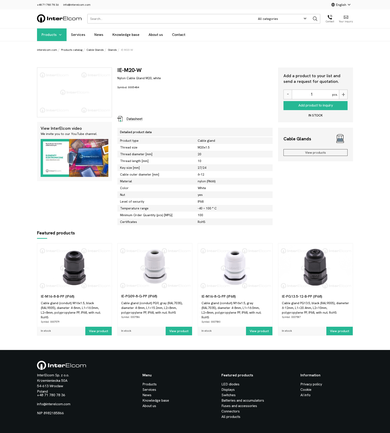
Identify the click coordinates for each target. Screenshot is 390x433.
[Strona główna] (59, 21)
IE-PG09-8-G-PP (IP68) (139, 296)
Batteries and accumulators (242, 400)
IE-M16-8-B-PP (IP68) (57, 296)
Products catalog (71, 50)
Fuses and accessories (239, 405)
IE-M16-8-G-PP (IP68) (219, 296)
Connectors (230, 411)
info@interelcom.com (77, 4)
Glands (112, 50)
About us (156, 34)
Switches (228, 395)
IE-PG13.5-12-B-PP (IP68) (302, 296)
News (98, 34)
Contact (178, 34)
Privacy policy (311, 384)
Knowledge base (125, 34)
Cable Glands (95, 50)
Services (78, 34)
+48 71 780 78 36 (48, 4)
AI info (305, 395)
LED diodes (230, 384)
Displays (228, 389)
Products (49, 34)
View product (98, 331)
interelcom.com (47, 50)
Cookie (305, 389)
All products (230, 416)
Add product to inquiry (315, 105)
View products (315, 153)
